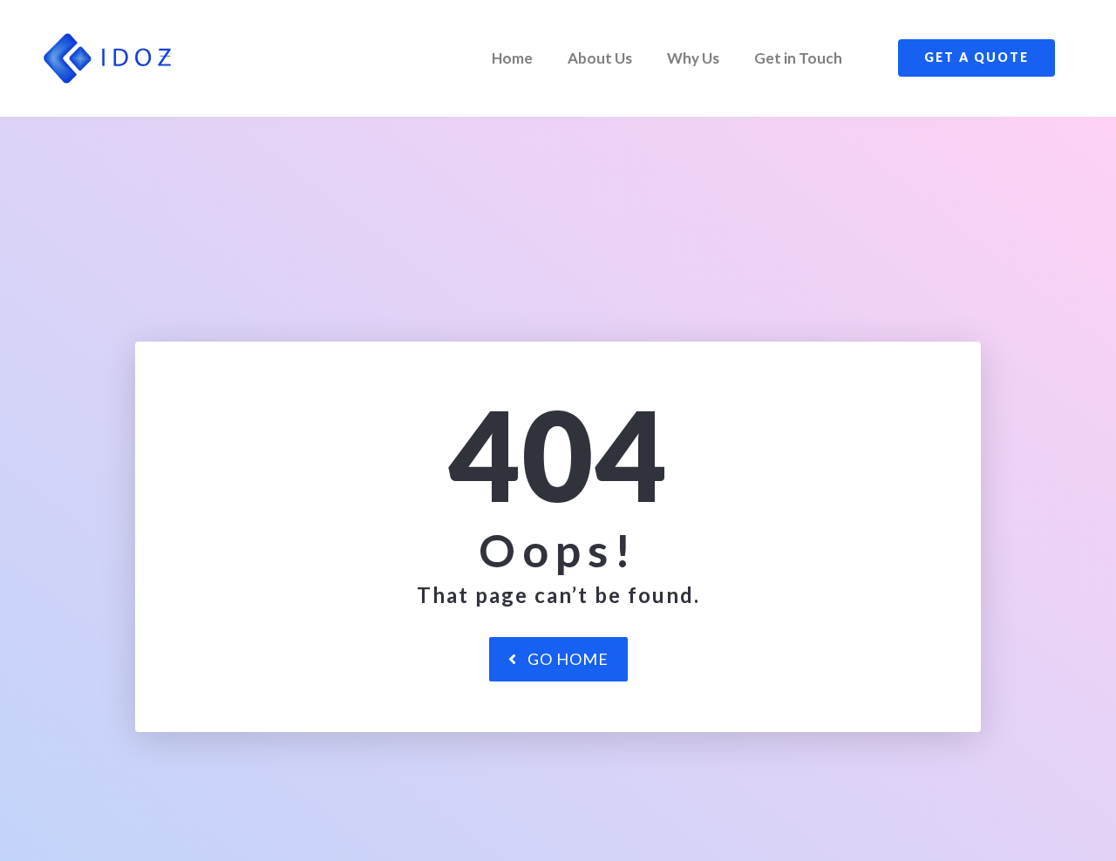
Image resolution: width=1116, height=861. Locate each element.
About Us (600, 58)
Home (512, 58)
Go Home (568, 658)
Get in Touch (798, 58)
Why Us (693, 58)
